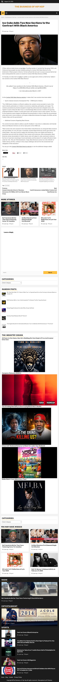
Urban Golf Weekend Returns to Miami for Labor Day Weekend (23, 446)
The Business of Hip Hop (29, 6)
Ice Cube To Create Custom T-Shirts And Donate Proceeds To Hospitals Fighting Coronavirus (46, 180)
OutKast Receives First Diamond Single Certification (29, 219)
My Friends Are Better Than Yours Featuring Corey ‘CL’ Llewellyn (9, 219)
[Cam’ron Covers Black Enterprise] (8, 633)
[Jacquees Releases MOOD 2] (29, 390)
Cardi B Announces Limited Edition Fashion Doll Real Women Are (43, 190)
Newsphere (41, 680)
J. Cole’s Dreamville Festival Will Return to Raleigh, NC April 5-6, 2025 (27, 621)
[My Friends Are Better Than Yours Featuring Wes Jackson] (29, 589)
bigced (11, 31)
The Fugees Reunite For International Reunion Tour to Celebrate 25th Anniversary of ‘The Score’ (30, 323)
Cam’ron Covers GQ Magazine (26, 660)
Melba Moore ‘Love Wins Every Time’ (14, 479)
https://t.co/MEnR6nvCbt (20, 88)
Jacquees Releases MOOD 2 (11, 373)
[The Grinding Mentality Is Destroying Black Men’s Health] (26, 426)
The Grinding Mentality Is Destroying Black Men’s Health (21, 406)
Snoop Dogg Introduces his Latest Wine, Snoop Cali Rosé (20, 308)
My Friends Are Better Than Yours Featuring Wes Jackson (20, 598)
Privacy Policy (18, 677)
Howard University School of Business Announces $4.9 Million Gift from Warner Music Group (15, 191)
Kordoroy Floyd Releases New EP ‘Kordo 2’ (17, 315)
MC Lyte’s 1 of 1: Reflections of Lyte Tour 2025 (49, 219)
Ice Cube (22, 68)
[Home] (3, 13)
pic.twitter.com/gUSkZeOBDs (37, 88)
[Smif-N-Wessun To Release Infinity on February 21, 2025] (44, 560)
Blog (6, 677)
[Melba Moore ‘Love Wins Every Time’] (29, 496)
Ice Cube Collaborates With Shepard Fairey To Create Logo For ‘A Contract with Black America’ (10, 180)
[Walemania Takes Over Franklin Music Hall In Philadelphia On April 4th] (8, 652)
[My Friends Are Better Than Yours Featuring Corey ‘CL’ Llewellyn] (10, 209)
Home (2, 677)
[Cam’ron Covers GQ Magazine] (8, 661)
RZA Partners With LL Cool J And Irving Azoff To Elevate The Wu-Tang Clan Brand (26, 300)
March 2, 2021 (36, 91)
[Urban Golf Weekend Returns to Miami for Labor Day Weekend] (29, 462)
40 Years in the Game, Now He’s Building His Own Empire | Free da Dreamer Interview (27, 339)
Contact (11, 677)
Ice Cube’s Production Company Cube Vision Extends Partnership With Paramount (28, 180)
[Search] (57, 13)
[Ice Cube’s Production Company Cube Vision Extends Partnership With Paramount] (29, 173)
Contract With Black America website (16, 97)
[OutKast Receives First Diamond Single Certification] (29, 209)
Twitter (20, 77)
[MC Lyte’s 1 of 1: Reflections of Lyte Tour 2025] (49, 209)
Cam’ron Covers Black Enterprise (27, 632)
